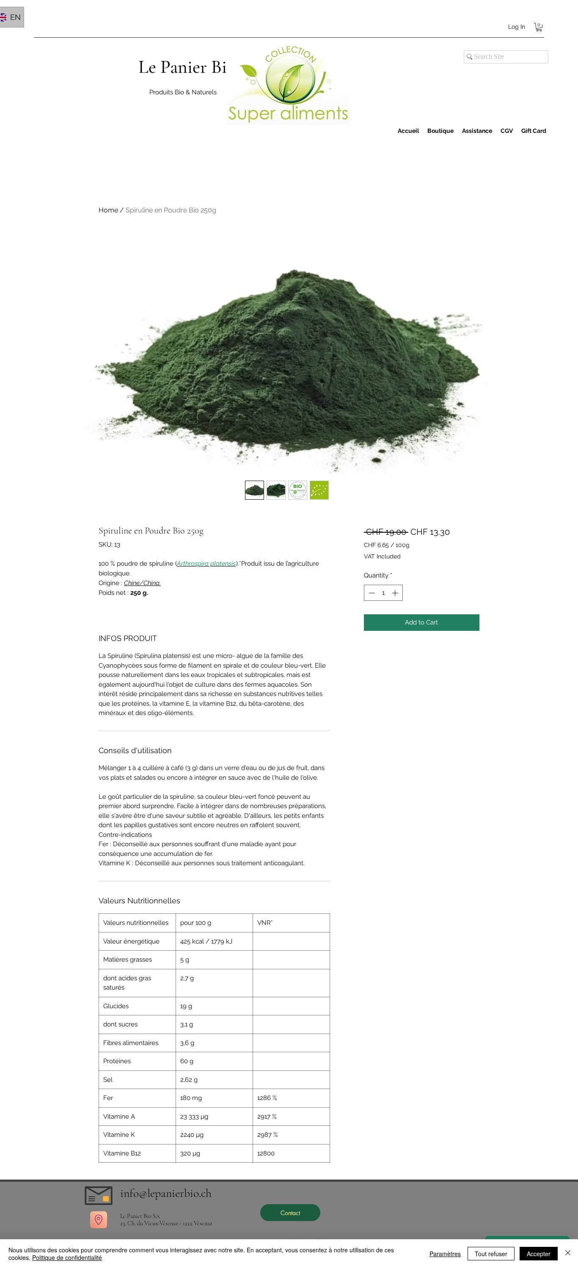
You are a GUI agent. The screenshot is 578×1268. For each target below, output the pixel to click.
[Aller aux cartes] (98, 1219)
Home (108, 210)
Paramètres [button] (445, 1253)
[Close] (568, 1253)
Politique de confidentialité (67, 1257)
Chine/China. (142, 583)
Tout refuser (491, 1253)
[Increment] (396, 593)
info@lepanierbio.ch (166, 1193)
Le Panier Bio (187, 66)
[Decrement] (371, 593)
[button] (539, 27)
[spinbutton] (383, 593)
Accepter (538, 1253)
